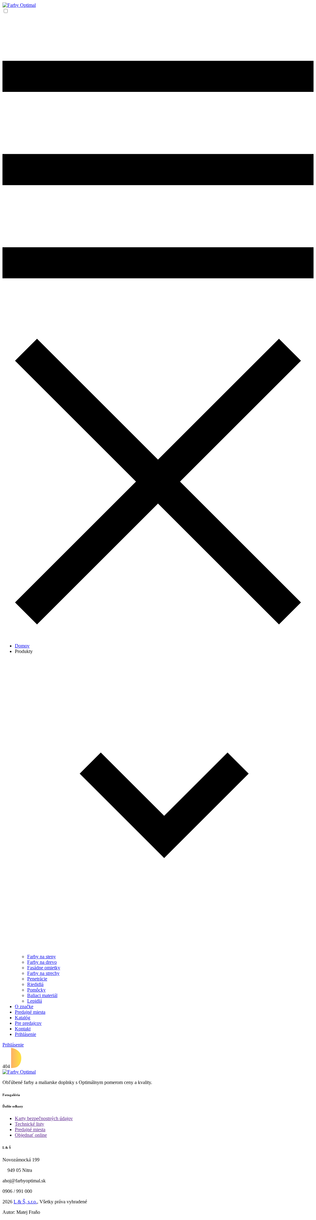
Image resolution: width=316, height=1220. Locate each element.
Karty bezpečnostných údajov (44, 1118)
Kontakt (23, 1028)
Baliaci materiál (42, 995)
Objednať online (31, 1135)
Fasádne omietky (43, 967)
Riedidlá (35, 984)
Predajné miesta (30, 1012)
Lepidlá (34, 1001)
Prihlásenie (25, 1034)
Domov (22, 645)
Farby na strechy (43, 973)
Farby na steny (41, 956)
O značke (24, 1006)
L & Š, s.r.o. (25, 1201)
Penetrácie (37, 978)
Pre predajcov (28, 1023)
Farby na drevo (42, 962)
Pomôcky (36, 989)
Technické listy (29, 1124)
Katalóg (22, 1017)
